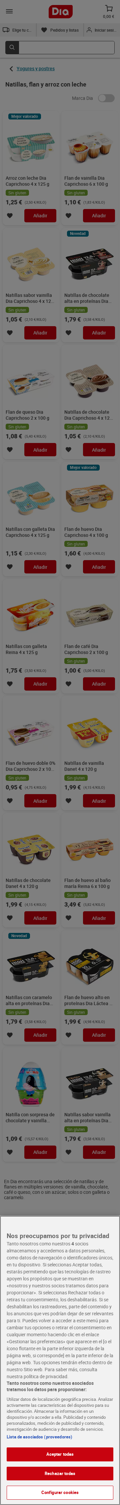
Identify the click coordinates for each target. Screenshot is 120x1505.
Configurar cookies (60, 1492)
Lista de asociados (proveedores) (39, 1437)
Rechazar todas (60, 1473)
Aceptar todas (60, 1454)
